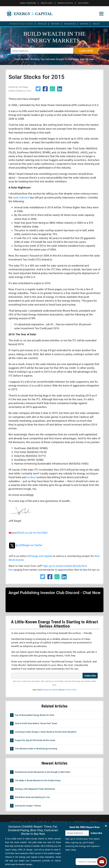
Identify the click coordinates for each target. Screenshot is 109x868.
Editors (84, 24)
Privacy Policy (70, 690)
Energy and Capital (41, 556)
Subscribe (90, 675)
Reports (55, 24)
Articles (42, 24)
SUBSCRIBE (86, 51)
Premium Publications (21, 24)
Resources (70, 24)
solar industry (21, 197)
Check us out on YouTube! (32, 532)
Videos (96, 24)
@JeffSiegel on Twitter (29, 545)
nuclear (31, 477)
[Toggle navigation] (101, 13)
